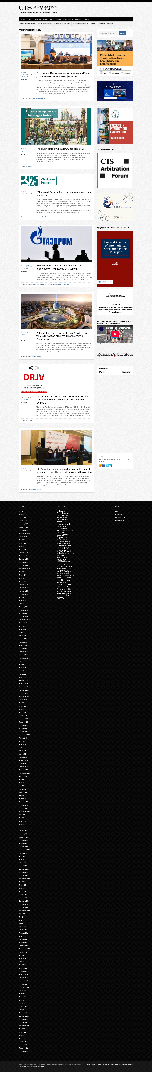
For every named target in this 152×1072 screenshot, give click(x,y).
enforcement (63, 539)
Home (88, 1064)
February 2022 (23, 642)
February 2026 (23, 524)
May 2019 (22, 747)
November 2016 (24, 843)
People (29, 19)
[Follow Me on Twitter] (107, 465)
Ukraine (65, 595)
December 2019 (24, 725)
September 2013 (24, 949)
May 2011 (22, 1035)
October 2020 (23, 693)
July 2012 (22, 994)
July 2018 (22, 779)
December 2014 (24, 901)
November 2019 (24, 728)
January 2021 (23, 684)
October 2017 (23, 808)
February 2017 (23, 834)
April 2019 (22, 751)
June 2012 (22, 997)
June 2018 (22, 783)
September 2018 (24, 773)
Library (45, 19)
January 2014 (23, 936)
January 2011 (23, 1048)
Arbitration (64, 513)
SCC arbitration (67, 587)
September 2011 (24, 1026)
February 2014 (23, 933)
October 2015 (23, 875)
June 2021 (22, 668)
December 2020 (24, 687)
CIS (64, 522)
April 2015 (22, 891)
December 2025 (24, 530)
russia (61, 580)
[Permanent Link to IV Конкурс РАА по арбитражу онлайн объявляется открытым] (39, 190)
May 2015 (22, 888)
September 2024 (24, 569)
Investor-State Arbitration (62, 23)
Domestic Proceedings (45, 23)
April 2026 (22, 517)
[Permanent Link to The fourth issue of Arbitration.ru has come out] (56, 147)
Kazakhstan (62, 562)
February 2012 (23, 1010)
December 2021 (24, 648)
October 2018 (23, 770)
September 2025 (24, 533)
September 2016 (24, 850)
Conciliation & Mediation (105, 23)
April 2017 (22, 827)
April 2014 (22, 926)
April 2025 (22, 549)
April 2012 (22, 1003)
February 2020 (23, 719)
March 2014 (23, 930)
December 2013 (24, 939)
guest (24, 72)
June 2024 (22, 575)
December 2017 (24, 802)
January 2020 (23, 722)
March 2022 (23, 639)
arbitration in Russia (62, 517)
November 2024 (24, 562)
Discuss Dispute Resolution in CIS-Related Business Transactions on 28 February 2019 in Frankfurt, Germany (63, 399)
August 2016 (23, 853)
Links (52, 19)
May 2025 (22, 546)
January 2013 (23, 974)
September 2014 (24, 910)
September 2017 (24, 811)
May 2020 (22, 709)
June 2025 (22, 543)
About (23, 19)
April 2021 (22, 674)
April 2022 (22, 636)
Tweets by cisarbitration (104, 380)
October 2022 (23, 616)
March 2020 (23, 716)
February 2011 (23, 1045)
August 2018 (23, 776)
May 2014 (22, 923)
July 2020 (22, 703)
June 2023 (22, 600)
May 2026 (22, 514)
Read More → (25, 79)
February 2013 (23, 971)
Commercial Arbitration (27, 23)
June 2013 (22, 958)
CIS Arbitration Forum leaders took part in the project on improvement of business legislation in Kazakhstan (64, 470)
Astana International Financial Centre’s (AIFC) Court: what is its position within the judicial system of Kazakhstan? (63, 336)
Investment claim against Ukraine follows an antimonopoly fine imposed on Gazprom (58, 267)
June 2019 (22, 744)
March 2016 (23, 866)
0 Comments (24, 76)
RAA (63, 575)
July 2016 (22, 856)
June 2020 (22, 706)
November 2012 (24, 981)
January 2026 (23, 527)
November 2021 (24, 652)
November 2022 (24, 613)
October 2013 (23, 946)
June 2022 (22, 629)
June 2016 (22, 859)
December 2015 (24, 869)
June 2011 (22, 1032)
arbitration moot (63, 519)
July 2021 (22, 664)
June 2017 (22, 821)
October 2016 (23, 847)
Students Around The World (40, 217)
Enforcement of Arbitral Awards (63, 542)
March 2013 (23, 968)
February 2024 (23, 584)
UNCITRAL (60, 598)
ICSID (63, 551)
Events (93, 23)
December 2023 (24, 588)
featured (63, 548)
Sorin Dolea (26, 265)
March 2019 (23, 754)
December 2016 (24, 840)
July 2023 (22, 597)
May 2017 (22, 824)
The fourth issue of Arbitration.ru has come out (59, 148)
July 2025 (22, 540)
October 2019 (23, 732)
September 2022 (24, 620)
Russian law (64, 584)
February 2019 (23, 757)
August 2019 (23, 738)
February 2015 (23, 898)
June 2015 (22, 885)
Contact (86, 19)
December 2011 (24, 1016)
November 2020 (24, 690)
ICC (58, 551)
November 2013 (24, 942)
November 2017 (24, 805)
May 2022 (22, 632)
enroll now (100, 344)
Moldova (64, 568)
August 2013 (23, 952)
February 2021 (23, 680)
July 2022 (22, 626)
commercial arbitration (63, 525)
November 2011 (24, 1019)
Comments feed (120, 517)
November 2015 (24, 872)
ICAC (72, 548)
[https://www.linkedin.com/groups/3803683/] (110, 465)
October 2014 (23, 907)
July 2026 (22, 511)
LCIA (69, 562)
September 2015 (24, 879)
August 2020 (23, 700)
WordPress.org (120, 521)
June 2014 (22, 920)
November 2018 (24, 767)
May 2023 (22, 604)
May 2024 (22, 578)
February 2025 (23, 553)
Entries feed (119, 514)
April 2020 (22, 712)
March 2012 (23, 1006)
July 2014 (22, 917)
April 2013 (22, 965)
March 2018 (23, 792)
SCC (59, 587)
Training (58, 19)
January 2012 (23, 1013)
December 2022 (24, 610)
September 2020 (24, 696)
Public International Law (80, 23)
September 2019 (24, 735)
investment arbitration (63, 558)
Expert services (68, 19)
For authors (37, 19)
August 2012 (23, 990)
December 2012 (24, 978)
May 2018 (22, 786)
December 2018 (24, 763)
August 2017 (23, 815)
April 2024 (22, 581)
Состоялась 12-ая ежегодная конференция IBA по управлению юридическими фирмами (63, 75)
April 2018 (22, 789)
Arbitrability (61, 511)
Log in (117, 511)
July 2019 (22, 741)
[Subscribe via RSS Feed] (100, 465)
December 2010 (24, 1051)
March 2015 (23, 895)
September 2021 (24, 658)
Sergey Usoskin (64, 589)
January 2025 (23, 556)
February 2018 (23, 795)
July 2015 (22, 882)
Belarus (60, 522)
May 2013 (22, 962)
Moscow (64, 570)
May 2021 (22, 671)
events (59, 546)
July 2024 (22, 572)
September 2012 (24, 987)
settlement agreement (64, 591)
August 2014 (23, 914)
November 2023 (24, 591)
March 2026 (23, 521)
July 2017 (22, 818)
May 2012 (22, 1000)
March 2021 (23, 677)
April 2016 (22, 863)
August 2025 (23, 537)
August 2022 (23, 623)
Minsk (59, 568)
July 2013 (22, 955)
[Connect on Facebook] (103, 465)
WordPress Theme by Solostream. (34, 1066)
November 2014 (24, 904)
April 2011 (22, 1038)
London (59, 564)
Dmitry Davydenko (62, 536)
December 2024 (24, 559)
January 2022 (23, 645)
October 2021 (23, 655)
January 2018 (23, 799)
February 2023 (23, 607)
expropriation (66, 546)
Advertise (78, 19)
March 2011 (23, 1042)
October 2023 (23, 594)
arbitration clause (63, 515)
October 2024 (23, 565)
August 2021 (23, 661)
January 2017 (23, 837)
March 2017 (23, 831)
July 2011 (22, 1029)
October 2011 (23, 1022)
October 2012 (23, 984)
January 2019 (23, 760)
